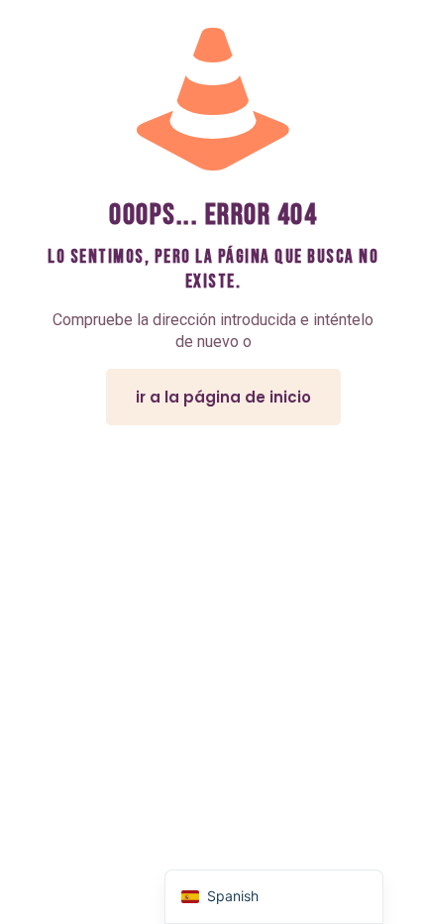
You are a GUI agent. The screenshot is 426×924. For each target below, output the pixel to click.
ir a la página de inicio (223, 397)
